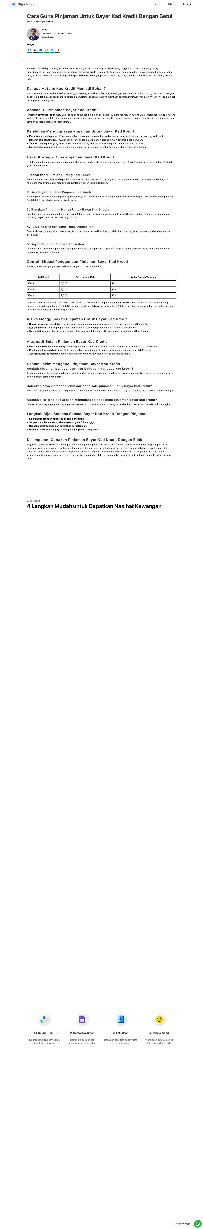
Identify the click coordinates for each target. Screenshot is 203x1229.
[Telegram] (52, 50)
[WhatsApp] (46, 50)
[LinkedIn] (40, 50)
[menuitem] (157, 4)
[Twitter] (35, 50)
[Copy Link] (57, 50)
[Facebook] (29, 50)
